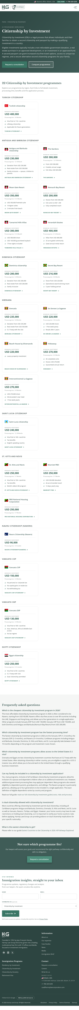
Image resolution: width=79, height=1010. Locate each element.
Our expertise (46, 941)
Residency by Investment (11, 965)
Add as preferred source (25, 998)
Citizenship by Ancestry (10, 972)
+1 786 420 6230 (67, 2)
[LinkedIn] (8, 952)
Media (44, 951)
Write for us (46, 972)
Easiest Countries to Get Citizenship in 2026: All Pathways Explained (48, 830)
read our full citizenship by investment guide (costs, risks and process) (44, 795)
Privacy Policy (43, 919)
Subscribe (9, 913)
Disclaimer (44, 1002)
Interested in (9, 901)
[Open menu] (75, 7)
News (43, 947)
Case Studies (46, 944)
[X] (12, 952)
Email (42, 892)
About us (45, 937)
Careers (44, 968)
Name (4, 892)
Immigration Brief (48, 954)
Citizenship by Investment (11, 968)
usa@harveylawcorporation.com (53, 987)
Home (4, 22)
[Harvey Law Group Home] (13, 7)
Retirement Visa (7, 975)
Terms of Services (64, 1002)
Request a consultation (14, 64)
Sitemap (74, 1002)
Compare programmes (41, 64)
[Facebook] (4, 952)
